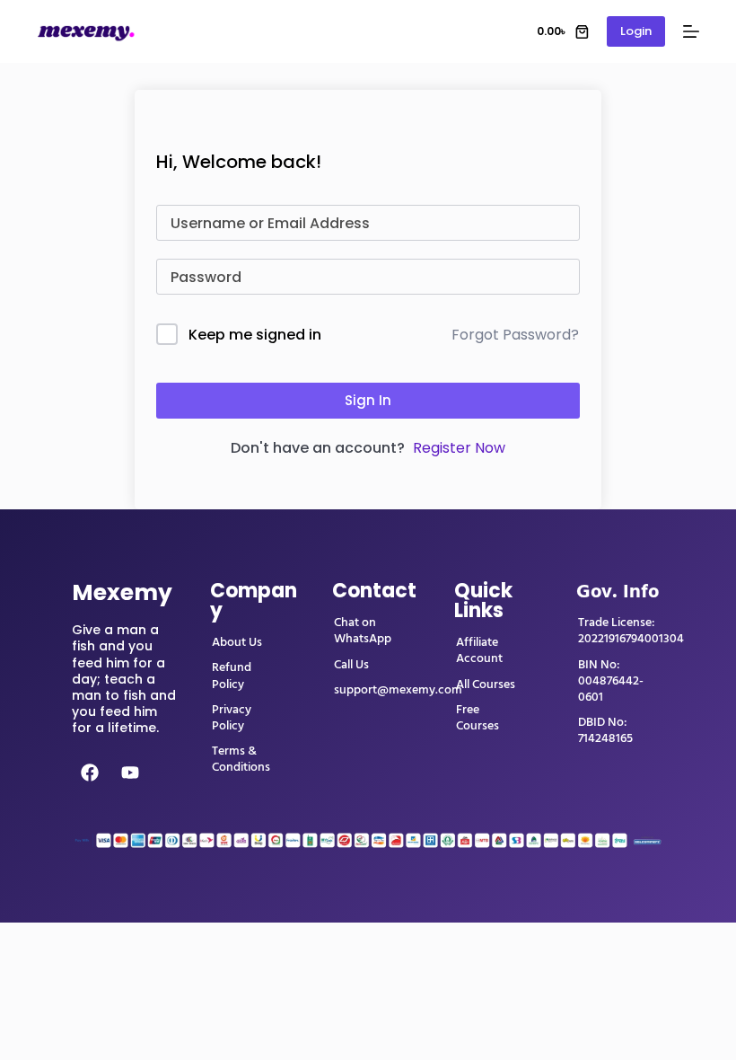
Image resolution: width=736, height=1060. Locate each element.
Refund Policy (231, 675)
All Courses (485, 684)
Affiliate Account (479, 650)
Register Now (459, 447)
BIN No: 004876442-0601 (611, 681)
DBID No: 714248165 (605, 730)
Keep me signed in (254, 334)
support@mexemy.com (398, 690)
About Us (237, 642)
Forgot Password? (515, 334)
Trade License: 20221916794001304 (631, 630)
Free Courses (477, 718)
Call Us (351, 665)
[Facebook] (90, 773)
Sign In (368, 400)
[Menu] (691, 31)
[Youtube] (130, 773)
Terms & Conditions (241, 759)
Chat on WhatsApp (362, 630)
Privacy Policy (231, 718)
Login (636, 31)
